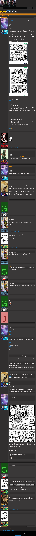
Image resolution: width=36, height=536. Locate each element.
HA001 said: (10, 512)
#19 (34, 494)
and (13, 247)
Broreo (4, 382)
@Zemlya (16, 20)
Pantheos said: (10, 150)
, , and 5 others (14, 231)
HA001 (4, 505)
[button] (6, 8)
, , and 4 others (14, 147)
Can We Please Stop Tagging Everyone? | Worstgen (14, 151)
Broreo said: (10, 326)
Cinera (1, 12)
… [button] (3, 17)
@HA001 (12, 20)
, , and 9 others (13, 263)
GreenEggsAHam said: (11, 250)
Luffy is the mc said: (11, 266)
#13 (34, 312)
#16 (34, 394)
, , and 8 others (14, 370)
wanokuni (11, 12)
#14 (34, 324)
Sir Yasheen (4, 489)
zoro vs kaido (15, 12)
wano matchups (8, 12)
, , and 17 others (14, 179)
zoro (13, 12)
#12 (34, 296)
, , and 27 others (14, 163)
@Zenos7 (10, 20)
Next (5, 17)
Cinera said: (10, 174)
